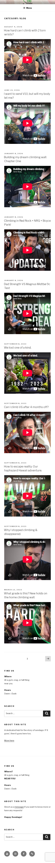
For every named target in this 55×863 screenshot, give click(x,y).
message (19, 807)
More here (9, 740)
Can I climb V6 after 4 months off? (26, 407)
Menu (29, 8)
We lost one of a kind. (17, 347)
